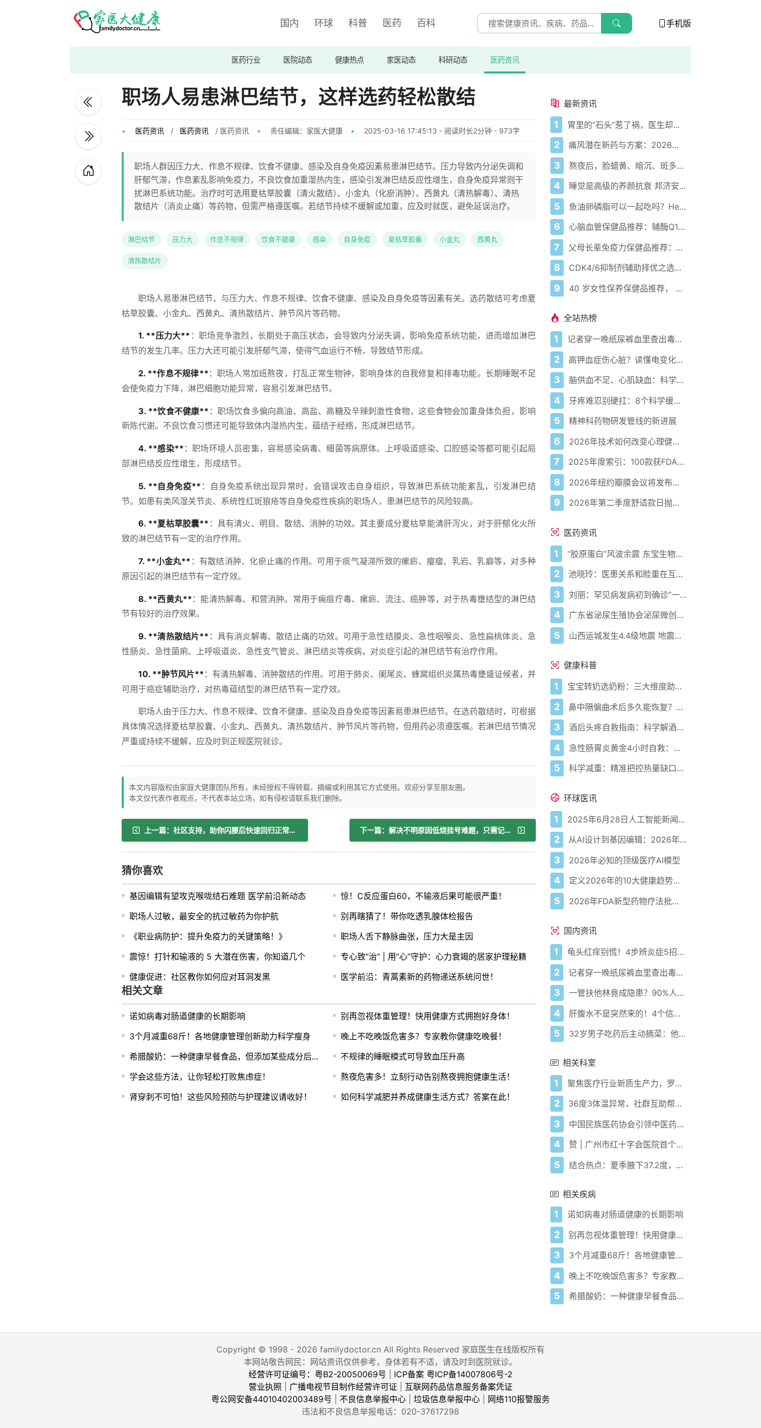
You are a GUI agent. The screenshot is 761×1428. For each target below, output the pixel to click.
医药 (392, 22)
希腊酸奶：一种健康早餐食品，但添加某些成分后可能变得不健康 (249, 1056)
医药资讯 (504, 59)
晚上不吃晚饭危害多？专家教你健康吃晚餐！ (423, 1036)
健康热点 (349, 59)
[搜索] (616, 23)
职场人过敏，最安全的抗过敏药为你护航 (204, 916)
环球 (323, 22)
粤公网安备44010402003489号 (271, 1399)
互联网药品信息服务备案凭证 (459, 1386)
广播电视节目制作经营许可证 (343, 1386)
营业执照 (265, 1386)
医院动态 (297, 59)
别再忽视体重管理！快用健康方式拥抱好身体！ (428, 1016)
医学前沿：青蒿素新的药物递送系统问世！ (419, 976)
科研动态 (452, 59)
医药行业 (245, 59)
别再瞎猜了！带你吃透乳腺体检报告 (407, 916)
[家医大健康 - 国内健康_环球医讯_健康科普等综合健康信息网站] (116, 23)
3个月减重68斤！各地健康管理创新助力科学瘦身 (220, 1036)
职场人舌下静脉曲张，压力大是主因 (407, 936)
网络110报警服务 (519, 1399)
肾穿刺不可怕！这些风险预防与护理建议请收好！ (220, 1097)
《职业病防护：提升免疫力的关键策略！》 (208, 936)
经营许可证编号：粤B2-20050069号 (317, 1374)
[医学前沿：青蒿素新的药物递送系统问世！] (88, 102)
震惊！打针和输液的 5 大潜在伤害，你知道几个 (217, 956)
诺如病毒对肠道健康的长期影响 (187, 1016)
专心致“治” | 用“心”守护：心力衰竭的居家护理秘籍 (433, 956)
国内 (289, 22)
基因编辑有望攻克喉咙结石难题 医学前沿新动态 (217, 896)
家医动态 (401, 59)
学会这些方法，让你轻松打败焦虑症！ (199, 1076)
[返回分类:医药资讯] (88, 170)
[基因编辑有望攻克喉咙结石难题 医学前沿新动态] (88, 136)
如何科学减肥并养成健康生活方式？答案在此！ (428, 1097)
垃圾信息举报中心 (447, 1399)
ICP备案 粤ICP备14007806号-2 (453, 1374)
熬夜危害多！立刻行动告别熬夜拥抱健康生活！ (428, 1076)
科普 (357, 22)
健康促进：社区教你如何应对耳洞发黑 (199, 976)
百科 (426, 22)
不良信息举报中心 (373, 1399)
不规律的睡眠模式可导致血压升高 (403, 1056)
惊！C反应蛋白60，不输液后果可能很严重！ (423, 896)
